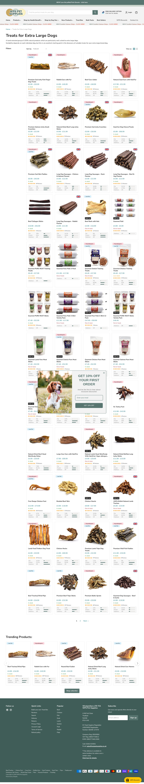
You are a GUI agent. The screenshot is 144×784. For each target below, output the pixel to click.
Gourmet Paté (118, 221)
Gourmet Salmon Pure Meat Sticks (123, 361)
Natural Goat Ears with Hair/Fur (124, 80)
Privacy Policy (36, 724)
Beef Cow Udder (91, 80)
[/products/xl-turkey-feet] (124, 393)
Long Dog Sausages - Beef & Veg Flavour (123, 175)
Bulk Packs (90, 20)
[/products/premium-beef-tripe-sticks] (68, 582)
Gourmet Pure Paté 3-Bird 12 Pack (95, 317)
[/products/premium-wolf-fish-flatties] (124, 535)
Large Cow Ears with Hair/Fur (67, 454)
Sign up (133, 717)
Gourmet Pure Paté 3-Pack (66, 269)
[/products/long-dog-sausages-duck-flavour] (96, 160)
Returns (34, 721)
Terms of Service (36, 730)
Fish (58, 715)
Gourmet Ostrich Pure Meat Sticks (66, 361)
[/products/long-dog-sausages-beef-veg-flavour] (124, 160)
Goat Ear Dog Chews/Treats (123, 127)
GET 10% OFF (89, 405)
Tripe (61, 770)
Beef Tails (55, 770)
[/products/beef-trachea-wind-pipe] (39, 582)
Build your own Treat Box (39, 710)
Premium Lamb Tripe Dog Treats (94, 550)
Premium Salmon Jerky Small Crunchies (38, 128)
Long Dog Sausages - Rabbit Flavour (67, 222)
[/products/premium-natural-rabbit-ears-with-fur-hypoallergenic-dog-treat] (68, 66)
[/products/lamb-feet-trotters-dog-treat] (39, 535)
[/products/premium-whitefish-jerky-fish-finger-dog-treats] (39, 66)
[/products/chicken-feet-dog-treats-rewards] (39, 487)
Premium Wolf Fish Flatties (123, 549)
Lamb (59, 721)
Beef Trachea (9, 770)
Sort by (28, 49)
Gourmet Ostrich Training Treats (94, 270)
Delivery (34, 718)
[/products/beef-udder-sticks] (96, 66)
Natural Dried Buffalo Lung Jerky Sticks (123, 455)
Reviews (34, 713)
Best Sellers (101, 20)
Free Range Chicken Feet (37, 501)
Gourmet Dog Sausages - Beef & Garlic (124, 597)
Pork (58, 727)
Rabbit (59, 730)
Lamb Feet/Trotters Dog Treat (39, 549)
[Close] (104, 372)
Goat (58, 718)
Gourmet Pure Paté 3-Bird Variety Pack (66, 317)
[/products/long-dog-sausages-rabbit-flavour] (68, 207)
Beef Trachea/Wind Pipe (37, 596)
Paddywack (68, 770)
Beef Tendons (46, 770)
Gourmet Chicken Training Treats (122, 270)
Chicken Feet (19, 770)
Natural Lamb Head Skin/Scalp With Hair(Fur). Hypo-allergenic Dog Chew (96, 455)
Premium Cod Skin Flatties (37, 174)
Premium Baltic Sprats (93, 596)
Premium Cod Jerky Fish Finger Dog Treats (39, 81)
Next (85, 621)
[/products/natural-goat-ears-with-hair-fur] (124, 66)
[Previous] (6, 663)
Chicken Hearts (90, 501)
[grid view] (134, 48)
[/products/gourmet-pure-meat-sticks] (39, 302)
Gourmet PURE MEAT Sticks (38, 316)
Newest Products (43, 772)
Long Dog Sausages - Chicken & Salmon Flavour (67, 175)
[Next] (137, 663)
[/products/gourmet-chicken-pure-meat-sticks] (96, 346)
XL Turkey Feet (118, 407)
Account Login (36, 727)
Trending (52, 772)
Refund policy (35, 732)
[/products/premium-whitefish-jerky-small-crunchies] (96, 113)
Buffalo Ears (36, 770)
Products (16, 20)
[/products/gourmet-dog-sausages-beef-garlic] (124, 582)
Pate (58, 732)
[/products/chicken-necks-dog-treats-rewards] (68, 535)
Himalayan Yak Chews (12, 772)
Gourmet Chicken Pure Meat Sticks (95, 361)
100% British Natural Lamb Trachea (123, 502)
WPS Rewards (122, 20)
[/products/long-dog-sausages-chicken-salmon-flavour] (68, 160)
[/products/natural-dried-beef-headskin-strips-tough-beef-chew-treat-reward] (39, 440)
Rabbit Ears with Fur (64, 80)
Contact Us (134, 20)
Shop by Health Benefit (32, 20)
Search (33, 715)
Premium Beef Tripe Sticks (66, 596)
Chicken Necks (62, 549)
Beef (58, 710)
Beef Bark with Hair (92, 221)
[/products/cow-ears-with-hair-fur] (68, 440)
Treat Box (79, 20)
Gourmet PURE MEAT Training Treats (39, 270)
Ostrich (59, 724)
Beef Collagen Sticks (35, 221)
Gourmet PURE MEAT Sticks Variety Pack (123, 317)
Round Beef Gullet (68, 667)
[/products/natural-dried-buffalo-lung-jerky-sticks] (124, 440)
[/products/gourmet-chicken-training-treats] (124, 255)
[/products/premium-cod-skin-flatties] (39, 160)
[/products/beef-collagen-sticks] (39, 207)
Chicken (59, 713)
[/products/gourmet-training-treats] (39, 255)
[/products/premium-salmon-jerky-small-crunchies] (39, 113)
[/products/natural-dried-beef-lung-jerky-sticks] (68, 113)
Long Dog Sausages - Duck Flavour (95, 175)
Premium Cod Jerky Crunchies (95, 127)
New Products (67, 20)
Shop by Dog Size (51, 20)
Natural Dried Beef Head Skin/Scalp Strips (37, 455)
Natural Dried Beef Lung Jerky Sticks (67, 128)
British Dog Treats (26, 772)
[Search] (95, 12)
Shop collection (72, 691)
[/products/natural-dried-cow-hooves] (125, 654)
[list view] (136, 48)
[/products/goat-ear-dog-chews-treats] (124, 113)
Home (8, 20)
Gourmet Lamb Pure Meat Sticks (37, 361)
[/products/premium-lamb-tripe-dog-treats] (96, 535)
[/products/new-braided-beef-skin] (68, 487)
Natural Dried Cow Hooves (124, 667)
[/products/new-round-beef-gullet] (72, 654)
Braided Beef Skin (63, 501)
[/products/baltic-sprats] (96, 582)
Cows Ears (28, 770)
